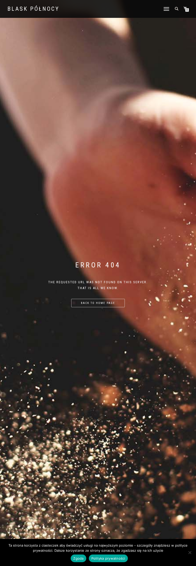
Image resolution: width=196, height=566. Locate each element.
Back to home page (98, 303)
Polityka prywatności (108, 558)
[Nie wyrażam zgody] (189, 552)
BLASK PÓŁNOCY (33, 9)
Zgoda (78, 558)
